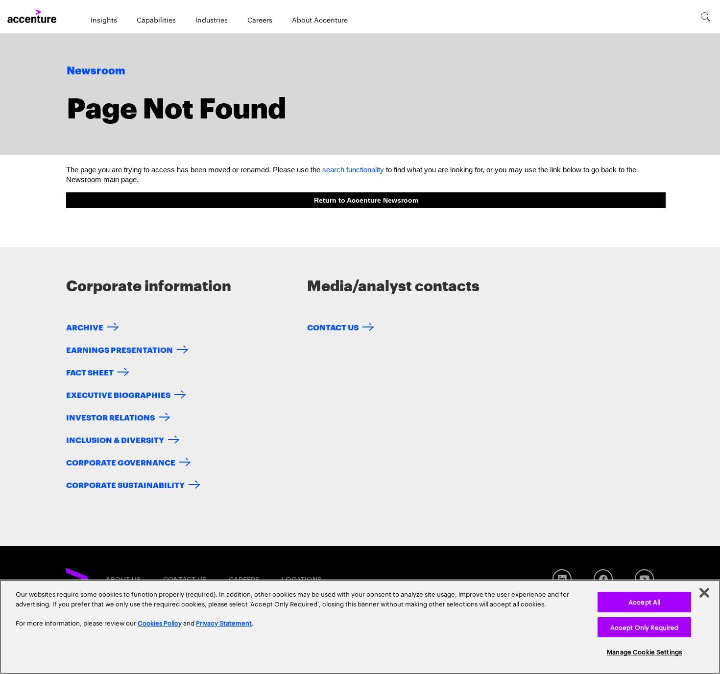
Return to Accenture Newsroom (366, 200)
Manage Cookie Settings (644, 651)
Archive (84, 326)
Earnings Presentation (119, 349)
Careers (259, 19)
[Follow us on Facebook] (603, 578)
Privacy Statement (224, 622)
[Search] (705, 16)
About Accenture (320, 19)
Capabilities (156, 19)
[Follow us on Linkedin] (562, 578)
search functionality (353, 169)
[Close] (704, 593)
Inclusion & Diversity (115, 439)
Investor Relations (110, 416)
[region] (360, 627)
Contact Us (333, 326)
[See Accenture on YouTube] (644, 578)
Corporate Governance (120, 461)
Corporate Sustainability (125, 484)
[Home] (31, 16)
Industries (211, 19)
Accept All (644, 601)
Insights (104, 19)
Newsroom (96, 71)
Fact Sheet (90, 371)
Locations (302, 579)
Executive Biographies (118, 394)
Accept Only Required (644, 627)
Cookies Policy (160, 622)
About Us (123, 579)
